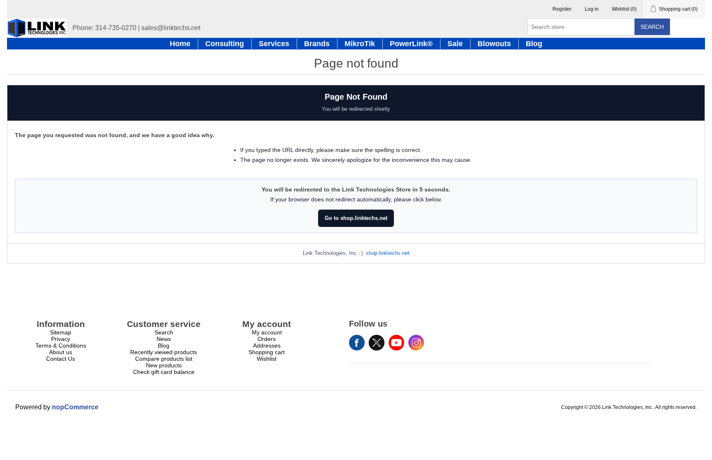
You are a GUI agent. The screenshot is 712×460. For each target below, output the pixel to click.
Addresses (267, 345)
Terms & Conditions (60, 345)
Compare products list (163, 358)
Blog (163, 345)
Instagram (416, 342)
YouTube (396, 342)
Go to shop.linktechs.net (356, 218)
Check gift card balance (163, 372)
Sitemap (60, 332)
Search (652, 26)
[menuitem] (60, 332)
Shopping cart (266, 352)
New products (164, 365)
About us (60, 352)
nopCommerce (75, 407)
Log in (592, 9)
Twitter (376, 342)
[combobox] (581, 27)
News (164, 339)
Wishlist (266, 358)
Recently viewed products (163, 352)
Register (562, 9)
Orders (267, 339)
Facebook (357, 342)
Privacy (60, 339)
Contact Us (60, 358)
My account (267, 332)
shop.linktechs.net (388, 253)
